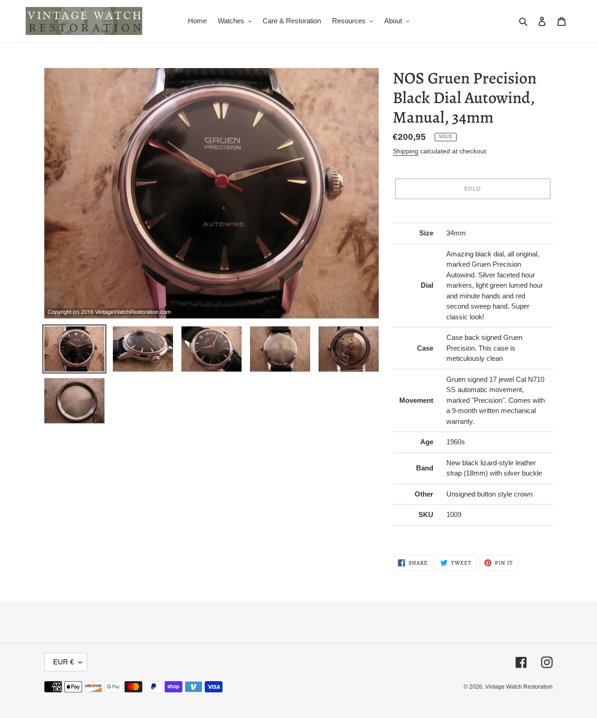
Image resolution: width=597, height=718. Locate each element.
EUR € (63, 662)
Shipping (405, 151)
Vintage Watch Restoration (519, 686)
